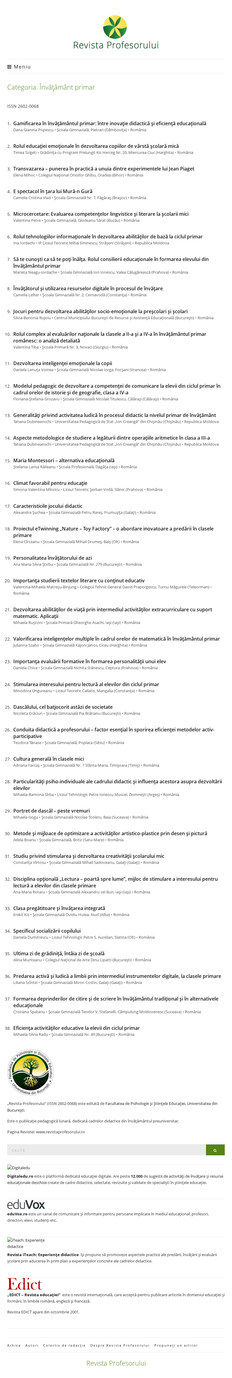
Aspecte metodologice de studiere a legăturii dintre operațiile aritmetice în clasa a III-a (111, 437)
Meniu (21, 66)
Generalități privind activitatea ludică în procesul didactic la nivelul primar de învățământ (114, 415)
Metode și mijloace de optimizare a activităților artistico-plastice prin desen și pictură (110, 833)
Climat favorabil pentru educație (50, 483)
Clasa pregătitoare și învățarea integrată (59, 908)
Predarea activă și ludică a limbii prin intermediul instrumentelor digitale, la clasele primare (117, 976)
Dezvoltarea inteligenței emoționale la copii (62, 363)
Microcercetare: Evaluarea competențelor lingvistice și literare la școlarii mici (100, 214)
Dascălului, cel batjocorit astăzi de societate (63, 707)
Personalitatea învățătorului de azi (52, 558)
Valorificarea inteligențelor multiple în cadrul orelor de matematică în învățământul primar (116, 638)
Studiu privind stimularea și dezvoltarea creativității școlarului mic (88, 856)
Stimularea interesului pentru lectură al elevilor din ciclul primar (86, 684)
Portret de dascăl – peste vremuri (51, 810)
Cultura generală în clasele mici (48, 759)
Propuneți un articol (176, 1345)
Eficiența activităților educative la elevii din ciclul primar (76, 1028)
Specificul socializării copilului (47, 931)
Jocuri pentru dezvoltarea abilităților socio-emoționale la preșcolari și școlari (100, 311)
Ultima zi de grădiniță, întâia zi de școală (59, 953)
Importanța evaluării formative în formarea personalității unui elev (89, 661)
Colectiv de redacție (64, 1345)
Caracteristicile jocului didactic (47, 506)
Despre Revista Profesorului (120, 1345)
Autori (32, 1345)
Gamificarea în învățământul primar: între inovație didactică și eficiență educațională (109, 123)
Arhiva (14, 1345)
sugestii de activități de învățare (177, 1176)
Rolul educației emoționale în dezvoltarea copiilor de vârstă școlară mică (96, 146)
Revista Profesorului (116, 1362)
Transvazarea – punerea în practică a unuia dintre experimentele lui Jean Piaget (103, 168)
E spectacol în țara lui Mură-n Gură (52, 191)
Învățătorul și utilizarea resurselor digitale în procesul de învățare (88, 288)
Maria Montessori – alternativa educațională (63, 460)
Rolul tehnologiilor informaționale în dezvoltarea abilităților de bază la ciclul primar (108, 236)
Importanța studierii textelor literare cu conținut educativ (79, 580)
